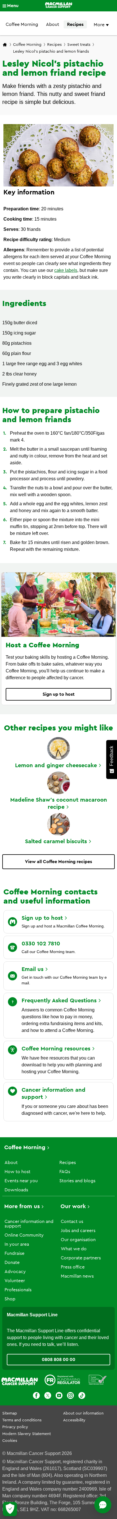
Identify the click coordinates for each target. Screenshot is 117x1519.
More (100, 24)
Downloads (16, 1190)
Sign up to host (59, 694)
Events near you (21, 1181)
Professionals (18, 1290)
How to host (17, 1171)
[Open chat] (102, 1504)
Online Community (24, 1235)
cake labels (65, 270)
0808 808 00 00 (58, 1359)
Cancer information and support (29, 1223)
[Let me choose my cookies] (10, 1509)
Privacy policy (15, 1427)
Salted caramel (56, 841)
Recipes (75, 24)
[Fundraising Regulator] (62, 1380)
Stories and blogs (77, 1181)
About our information (83, 1413)
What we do (74, 1249)
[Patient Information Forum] (98, 1380)
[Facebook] (36, 1396)
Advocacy (15, 1271)
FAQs (64, 1171)
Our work (73, 1206)
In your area (17, 1244)
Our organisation (78, 1239)
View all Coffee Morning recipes (58, 861)
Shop (10, 1299)
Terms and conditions (21, 1420)
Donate (12, 1262)
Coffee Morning (22, 24)
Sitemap (9, 1413)
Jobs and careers (78, 1230)
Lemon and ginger (56, 765)
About (52, 24)
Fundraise (14, 1253)
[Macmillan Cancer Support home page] (4, 45)
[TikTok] (81, 1396)
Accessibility (74, 1420)
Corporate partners (81, 1258)
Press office (73, 1267)
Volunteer (15, 1280)
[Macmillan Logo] (58, 5)
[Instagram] (70, 1396)
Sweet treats (78, 45)
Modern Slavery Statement (26, 1434)
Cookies (9, 1441)
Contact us (72, 1221)
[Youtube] (59, 1396)
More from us (22, 1206)
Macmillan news (77, 1276)
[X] (47, 1396)
